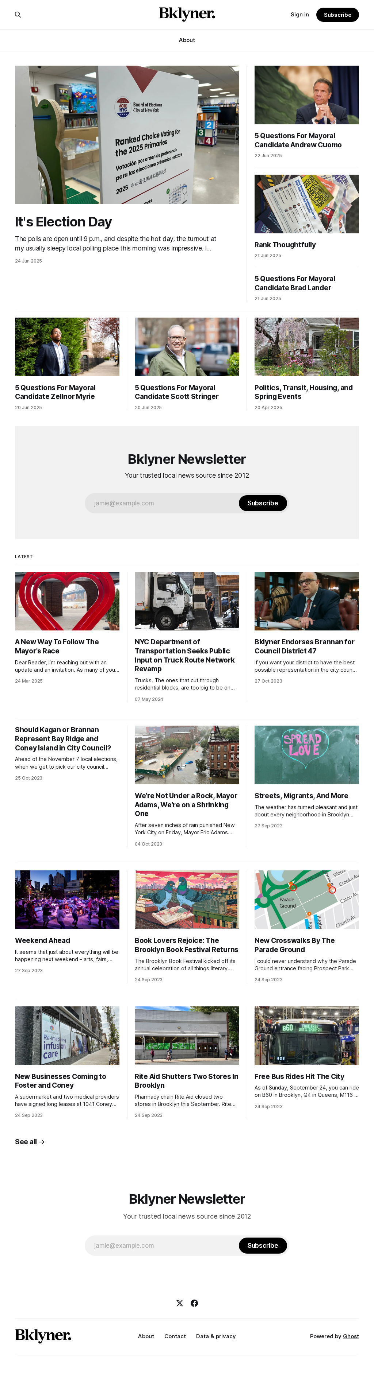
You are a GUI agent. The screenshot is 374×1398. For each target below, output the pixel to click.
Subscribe (337, 14)
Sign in (300, 14)
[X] (179, 1303)
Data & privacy (216, 1336)
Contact (175, 1336)
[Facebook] (194, 1303)
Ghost (351, 1336)
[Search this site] (18, 14)
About (187, 39)
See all (26, 1142)
